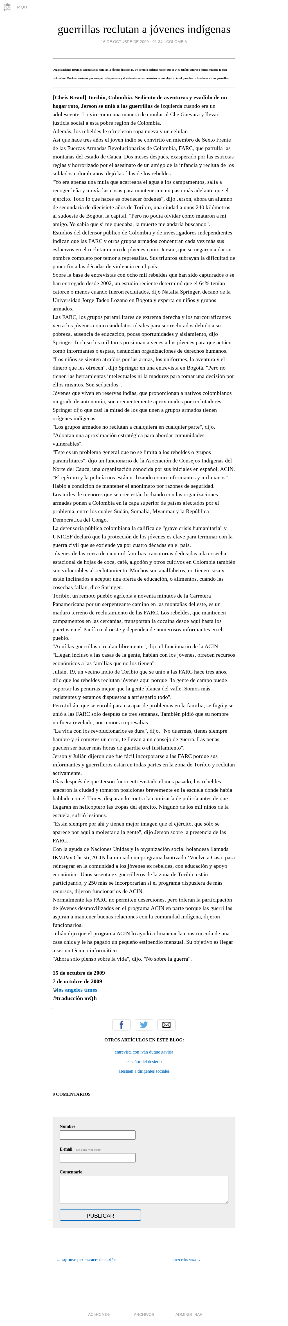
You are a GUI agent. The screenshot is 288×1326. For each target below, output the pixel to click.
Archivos (144, 1314)
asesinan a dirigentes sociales (144, 1071)
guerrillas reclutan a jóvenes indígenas (144, 29)
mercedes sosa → (186, 1260)
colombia (176, 41)
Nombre (67, 1126)
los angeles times (78, 990)
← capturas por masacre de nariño (86, 1260)
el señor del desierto (144, 1061)
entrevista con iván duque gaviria (144, 1052)
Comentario (71, 1172)
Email (167, 1024)
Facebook (121, 1024)
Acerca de (99, 1314)
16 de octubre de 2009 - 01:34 (132, 41)
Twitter (144, 1024)
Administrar (189, 1314)
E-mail (81, 1149)
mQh (22, 7)
